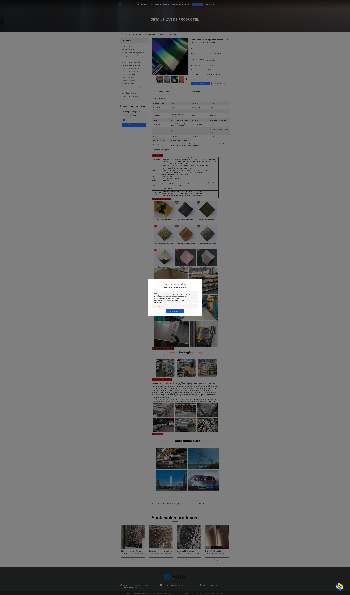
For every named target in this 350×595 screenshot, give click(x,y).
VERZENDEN (175, 311)
